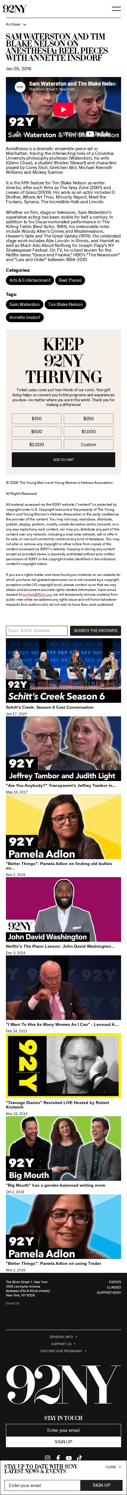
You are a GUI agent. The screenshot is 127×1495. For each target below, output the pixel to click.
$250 (88, 418)
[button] (63, 24)
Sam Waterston (24, 304)
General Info (61, 1337)
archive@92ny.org (37, 595)
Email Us (12, 1303)
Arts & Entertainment (30, 280)
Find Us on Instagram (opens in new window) (48, 1458)
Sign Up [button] (101, 1485)
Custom (88, 444)
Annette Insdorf (24, 317)
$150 (36, 418)
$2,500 (36, 444)
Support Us (61, 1344)
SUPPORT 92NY (109, 1292)
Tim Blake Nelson (65, 304)
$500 (36, 431)
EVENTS (115, 1282)
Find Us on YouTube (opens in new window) (69, 1458)
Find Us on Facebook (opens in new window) (58, 1458)
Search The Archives (95, 631)
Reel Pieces (70, 280)
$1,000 (89, 431)
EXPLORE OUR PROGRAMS (61, 1351)
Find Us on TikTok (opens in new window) (79, 1458)
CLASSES (114, 1287)
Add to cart (63, 459)
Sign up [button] (63, 1442)
